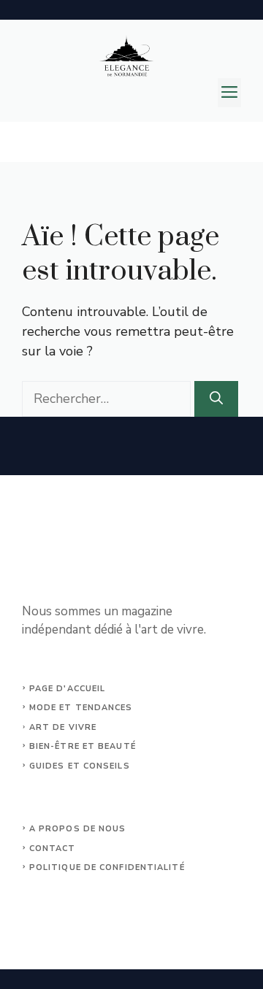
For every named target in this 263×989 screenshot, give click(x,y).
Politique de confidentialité (107, 867)
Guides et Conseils (79, 766)
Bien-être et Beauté (82, 746)
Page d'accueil (67, 688)
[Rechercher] (216, 399)
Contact (52, 848)
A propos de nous (77, 828)
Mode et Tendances (81, 707)
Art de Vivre (62, 727)
